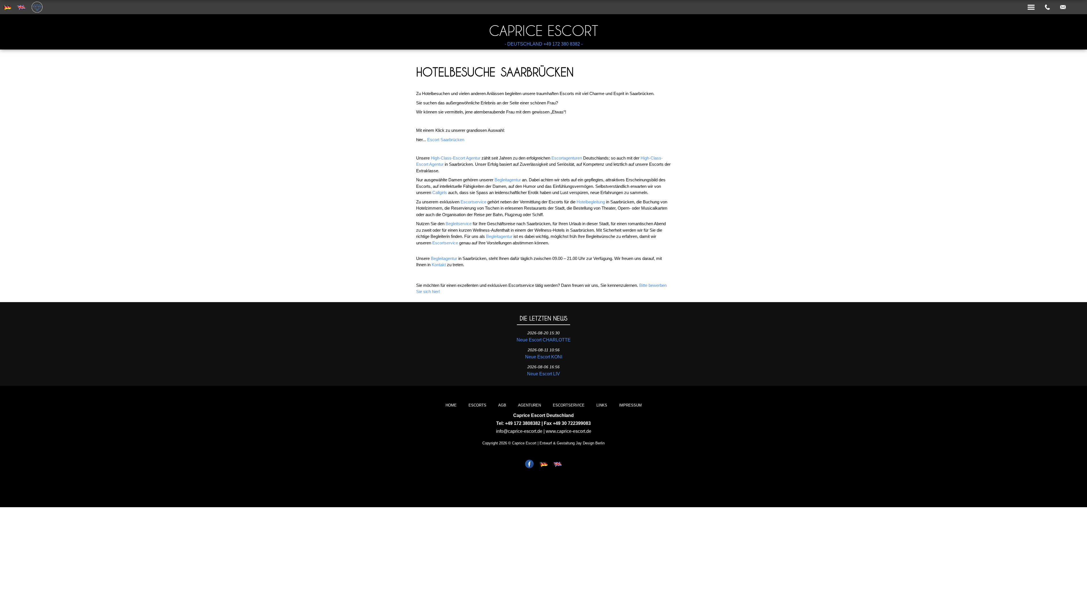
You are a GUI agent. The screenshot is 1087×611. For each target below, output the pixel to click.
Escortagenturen (566, 158)
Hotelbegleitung (591, 201)
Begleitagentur (508, 179)
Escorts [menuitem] (477, 405)
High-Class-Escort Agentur (455, 158)
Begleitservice (459, 223)
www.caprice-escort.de (568, 431)
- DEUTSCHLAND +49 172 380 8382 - (544, 44)
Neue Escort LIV (543, 373)
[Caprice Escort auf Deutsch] (543, 464)
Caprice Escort (543, 31)
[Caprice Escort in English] (558, 464)
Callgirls (439, 192)
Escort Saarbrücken (445, 139)
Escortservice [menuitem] (569, 405)
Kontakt (439, 264)
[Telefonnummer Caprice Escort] (1047, 7)
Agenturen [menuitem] (529, 405)
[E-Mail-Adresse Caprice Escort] (1063, 7)
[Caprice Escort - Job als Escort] (529, 464)
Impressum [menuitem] (630, 405)
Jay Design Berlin (590, 443)
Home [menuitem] (451, 405)
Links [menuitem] (601, 405)
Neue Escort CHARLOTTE (544, 339)
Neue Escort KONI (543, 356)
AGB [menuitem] (502, 405)
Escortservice (473, 201)
